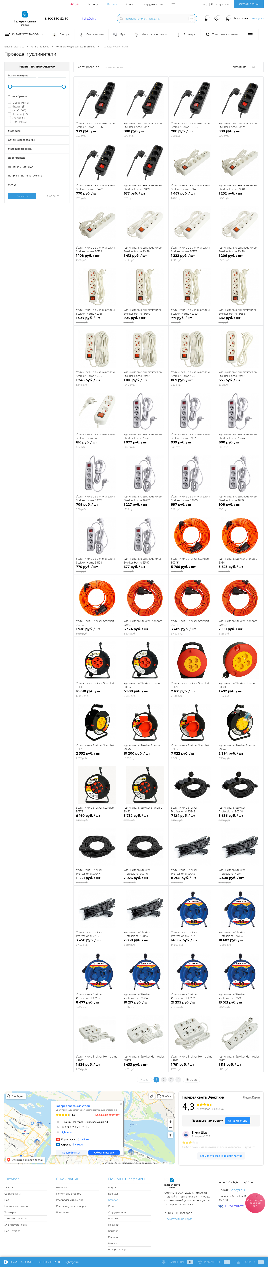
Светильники (12, 1193)
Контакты (114, 1230)
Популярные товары (68, 1193)
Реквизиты (114, 1237)
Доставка (113, 1218)
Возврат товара (117, 1249)
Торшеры (10, 1212)
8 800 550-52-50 (56, 18)
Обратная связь (21, 1262)
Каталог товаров (26, 34)
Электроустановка (15, 1224)
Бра (6, 1199)
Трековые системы (15, 1218)
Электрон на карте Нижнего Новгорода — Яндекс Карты (134, 1163)
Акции (74, 4)
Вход (205, 4)
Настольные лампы (16, 1206)
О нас (130, 4)
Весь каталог (12, 1230)
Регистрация (220, 4)
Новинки (61, 1187)
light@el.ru (89, 18)
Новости (113, 1243)
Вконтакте (234, 1206)
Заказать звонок (248, 4)
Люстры (9, 1187)
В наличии (62, 1212)
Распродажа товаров (255, 1203)
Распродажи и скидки (69, 1199)
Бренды (93, 4)
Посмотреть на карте (178, 1219)
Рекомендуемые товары (71, 1206)
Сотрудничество (153, 4)
